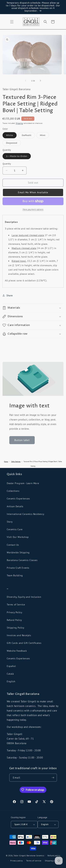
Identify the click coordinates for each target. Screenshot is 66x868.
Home (6, 461)
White (11, 136)
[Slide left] (25, 80)
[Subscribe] (53, 778)
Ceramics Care (15, 529)
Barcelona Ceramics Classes (22, 560)
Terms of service (33, 860)
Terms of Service (16, 604)
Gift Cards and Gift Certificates (24, 642)
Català (10, 673)
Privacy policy (16, 860)
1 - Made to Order (18, 156)
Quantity (7, 163)
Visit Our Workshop (18, 537)
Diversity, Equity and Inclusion (24, 596)
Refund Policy (14, 620)
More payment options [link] (33, 209)
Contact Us (13, 544)
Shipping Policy (15, 627)
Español (11, 666)
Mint (44, 136)
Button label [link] (22, 440)
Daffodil (28, 136)
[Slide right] (40, 80)
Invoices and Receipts (19, 635)
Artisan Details (15, 506)
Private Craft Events (18, 567)
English (11, 681)
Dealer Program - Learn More (23, 483)
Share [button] (9, 295)
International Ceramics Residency (25, 514)
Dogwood (13, 143)
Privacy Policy (14, 612)
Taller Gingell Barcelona (24, 855)
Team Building (15, 575)
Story (10, 521)
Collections (13, 490)
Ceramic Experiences (18, 498)
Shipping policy (52, 860)
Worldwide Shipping (18, 552)
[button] (12, 22)
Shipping (19, 123)
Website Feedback (17, 650)
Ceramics (40, 855)
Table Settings (15, 461)
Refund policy (54, 855)
